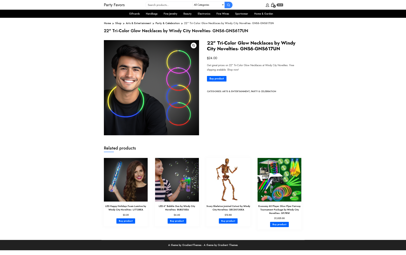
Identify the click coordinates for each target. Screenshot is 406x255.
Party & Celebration (263, 91)
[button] (193, 45)
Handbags (151, 14)
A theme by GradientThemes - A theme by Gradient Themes (203, 245)
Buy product (217, 78)
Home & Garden (263, 14)
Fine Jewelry (170, 14)
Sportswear (241, 14)
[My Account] (267, 5)
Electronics (204, 14)
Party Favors (114, 5)
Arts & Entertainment (236, 91)
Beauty (187, 14)
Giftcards (134, 14)
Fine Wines (222, 14)
